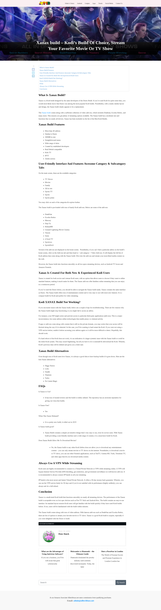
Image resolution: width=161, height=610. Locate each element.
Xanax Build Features (47, 70)
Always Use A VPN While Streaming (52, 86)
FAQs (41, 83)
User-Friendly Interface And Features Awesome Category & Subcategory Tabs (65, 73)
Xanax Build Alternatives (48, 81)
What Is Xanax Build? (47, 67)
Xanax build (46, 113)
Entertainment (46, 523)
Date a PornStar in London (112, 551)
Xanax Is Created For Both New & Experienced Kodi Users (59, 75)
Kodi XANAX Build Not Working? (51, 78)
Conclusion (43, 89)
